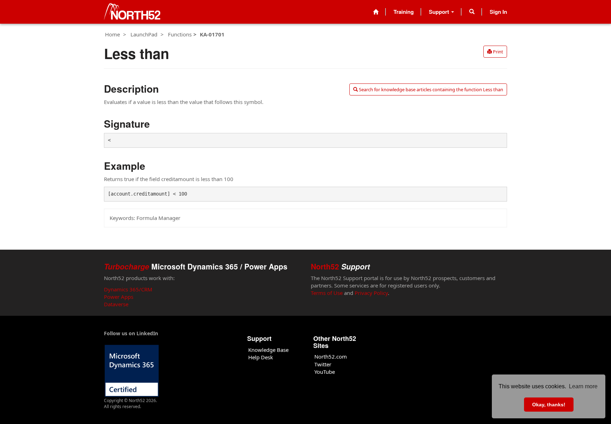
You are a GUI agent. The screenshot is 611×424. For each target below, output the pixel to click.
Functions (180, 34)
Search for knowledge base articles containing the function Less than (430, 89)
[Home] (376, 12)
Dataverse (116, 304)
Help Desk (260, 357)
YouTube (324, 371)
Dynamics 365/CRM (128, 289)
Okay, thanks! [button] (548, 404)
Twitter (322, 364)
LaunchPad (143, 34)
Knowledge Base (268, 349)
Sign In (498, 12)
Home (112, 34)
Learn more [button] (583, 386)
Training (404, 12)
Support (439, 12)
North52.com (330, 356)
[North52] (132, 12)
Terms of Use (327, 292)
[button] (472, 12)
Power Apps (118, 296)
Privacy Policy (371, 292)
